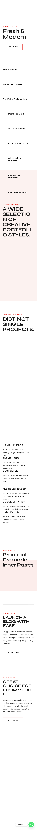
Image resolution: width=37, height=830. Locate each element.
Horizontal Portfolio (14, 176)
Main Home (10, 69)
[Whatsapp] (31, 824)
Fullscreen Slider (12, 84)
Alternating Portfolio (15, 159)
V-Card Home (16, 128)
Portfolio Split (16, 114)
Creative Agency (18, 192)
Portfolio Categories (15, 99)
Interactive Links (18, 143)
